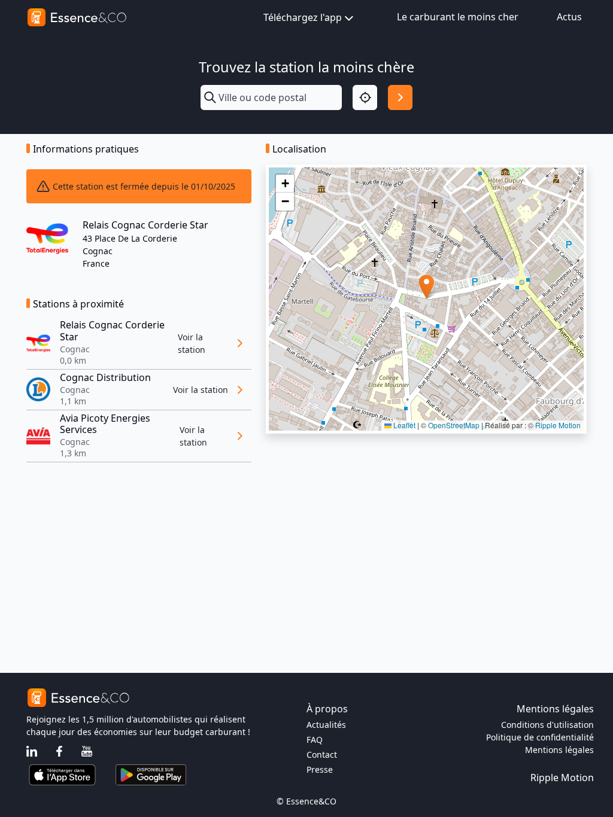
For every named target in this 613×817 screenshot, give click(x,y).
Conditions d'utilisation (547, 724)
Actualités (326, 724)
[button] (426, 287)
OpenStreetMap (454, 425)
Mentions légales (559, 749)
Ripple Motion (558, 425)
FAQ (314, 739)
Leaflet (403, 425)
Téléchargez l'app (302, 17)
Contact (321, 754)
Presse (319, 769)
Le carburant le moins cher (457, 16)
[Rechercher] (400, 97)
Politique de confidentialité (540, 737)
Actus (569, 16)
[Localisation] (365, 97)
